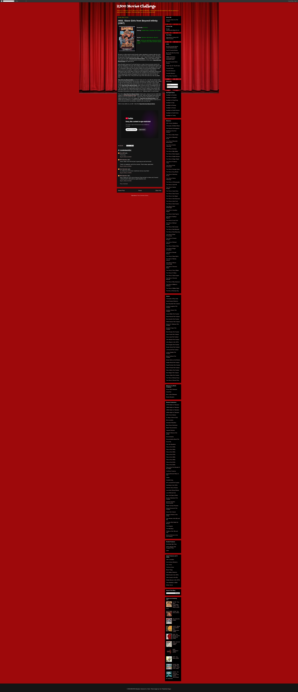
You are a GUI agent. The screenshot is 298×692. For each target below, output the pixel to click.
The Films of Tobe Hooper (172, 275)
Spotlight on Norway (171, 105)
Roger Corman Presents (172, 505)
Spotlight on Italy (170, 102)
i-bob (160, 689)
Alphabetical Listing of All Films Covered (172, 38)
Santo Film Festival (171, 512)
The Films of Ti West (171, 273)
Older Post (158, 190)
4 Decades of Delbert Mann (173, 125)
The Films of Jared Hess (172, 191)
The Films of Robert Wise (172, 246)
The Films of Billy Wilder (172, 151)
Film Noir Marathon (171, 444)
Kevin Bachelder (124, 169)
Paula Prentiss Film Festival (173, 365)
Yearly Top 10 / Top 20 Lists (173, 65)
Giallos (168, 477)
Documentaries (170, 436)
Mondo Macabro (170, 397)
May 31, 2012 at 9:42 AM (125, 180)
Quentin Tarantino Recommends (170, 502)
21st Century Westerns (171, 562)
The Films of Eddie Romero (173, 156)
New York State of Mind (172, 495)
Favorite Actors (170, 68)
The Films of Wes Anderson (173, 281)
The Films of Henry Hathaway (171, 179)
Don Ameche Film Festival (172, 319)
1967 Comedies (170, 559)
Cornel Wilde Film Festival (172, 314)
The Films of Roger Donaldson (171, 249)
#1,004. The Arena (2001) (176, 612)
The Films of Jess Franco (172, 193)
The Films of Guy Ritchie (172, 171)
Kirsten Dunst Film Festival (172, 347)
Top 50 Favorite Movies (172, 50)
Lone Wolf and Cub (171, 492)
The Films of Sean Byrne (172, 256)
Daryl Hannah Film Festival (172, 316)
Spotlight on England (171, 97)
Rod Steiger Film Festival (172, 372)
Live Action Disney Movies (172, 490)
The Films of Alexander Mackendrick (172, 141)
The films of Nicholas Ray (172, 290)
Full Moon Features (171, 471)
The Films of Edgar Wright (172, 159)
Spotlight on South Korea (172, 113)
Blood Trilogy (169, 569)
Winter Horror (169, 585)
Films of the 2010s (170, 462)
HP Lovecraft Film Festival (172, 482)
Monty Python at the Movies (173, 360)
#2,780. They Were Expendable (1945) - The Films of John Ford (172, 605)
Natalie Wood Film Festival (172, 362)
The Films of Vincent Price (172, 380)
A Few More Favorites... (172, 76)
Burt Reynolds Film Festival (173, 303)
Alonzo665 (122, 153)
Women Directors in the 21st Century (172, 535)
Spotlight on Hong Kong (172, 100)
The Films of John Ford (172, 201)
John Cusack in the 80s (172, 577)
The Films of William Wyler (172, 288)
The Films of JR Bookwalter (173, 182)
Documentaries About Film (172, 439)
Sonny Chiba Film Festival (172, 375)
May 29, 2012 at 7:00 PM (125, 172)
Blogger (169, 689)
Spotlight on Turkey (171, 115)
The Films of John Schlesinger (170, 207)
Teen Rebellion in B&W (171, 582)
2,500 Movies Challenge (136, 6)
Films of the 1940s (170, 447)
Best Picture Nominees (171, 425)
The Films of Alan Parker (172, 134)
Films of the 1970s (170, 454)
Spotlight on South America (172, 110)
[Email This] (127, 145)
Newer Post (121, 190)
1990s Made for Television (172, 410)
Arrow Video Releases (171, 389)
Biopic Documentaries (171, 427)
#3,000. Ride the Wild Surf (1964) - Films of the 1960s (176, 666)
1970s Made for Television (172, 404)
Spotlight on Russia (171, 107)
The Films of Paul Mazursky (173, 232)
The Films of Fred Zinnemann (170, 166)
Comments (171, 87)
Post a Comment (124, 183)
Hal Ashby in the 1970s (171, 485)
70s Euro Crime (170, 567)
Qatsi (167, 550)
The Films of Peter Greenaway (170, 235)
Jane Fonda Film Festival (172, 334)
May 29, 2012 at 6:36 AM (125, 166)
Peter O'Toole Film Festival (172, 367)
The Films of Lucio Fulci (172, 220)
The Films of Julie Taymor (172, 214)
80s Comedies (169, 420)
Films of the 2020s (170, 464)
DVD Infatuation (123, 159)
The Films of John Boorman (173, 198)
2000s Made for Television (172, 412)
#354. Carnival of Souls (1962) (176, 643)
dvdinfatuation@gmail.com (172, 30)
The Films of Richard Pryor (172, 377)
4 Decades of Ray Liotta (172, 298)
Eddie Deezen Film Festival (173, 321)
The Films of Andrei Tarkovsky (171, 145)
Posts (169, 84)
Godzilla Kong (169, 480)
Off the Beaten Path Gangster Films (171, 547)
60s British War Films (171, 544)
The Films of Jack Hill (171, 184)
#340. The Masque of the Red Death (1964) (176, 636)
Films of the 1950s (170, 449)
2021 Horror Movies (171, 415)
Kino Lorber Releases (171, 394)
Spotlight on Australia (171, 95)
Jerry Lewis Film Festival (172, 337)
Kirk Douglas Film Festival (172, 344)
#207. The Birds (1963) (176, 657)
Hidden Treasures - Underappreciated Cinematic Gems (171, 58)
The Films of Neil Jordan (172, 226)
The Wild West (169, 528)
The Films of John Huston (172, 203)
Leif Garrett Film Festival (172, 349)
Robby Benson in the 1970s (173, 580)
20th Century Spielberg (172, 123)
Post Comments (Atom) (143, 195)
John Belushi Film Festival (172, 339)
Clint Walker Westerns (171, 572)
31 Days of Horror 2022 (172, 417)
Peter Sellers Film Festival (172, 370)
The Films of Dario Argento (172, 154)
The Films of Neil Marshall (172, 229)
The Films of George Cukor (173, 169)
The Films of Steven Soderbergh (171, 263)
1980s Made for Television (172, 407)
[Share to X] (130, 145)
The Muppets (169, 526)
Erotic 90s (168, 441)
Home (140, 190)
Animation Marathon (171, 422)
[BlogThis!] (128, 145)
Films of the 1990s (170, 459)
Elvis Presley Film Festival (172, 332)
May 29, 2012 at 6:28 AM (125, 156)
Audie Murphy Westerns (172, 301)
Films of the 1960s (170, 452)
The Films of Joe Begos (172, 196)
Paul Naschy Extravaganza (172, 128)
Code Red (168, 391)
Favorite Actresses (170, 70)
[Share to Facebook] (131, 145)
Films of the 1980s (170, 457)
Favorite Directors (170, 73)
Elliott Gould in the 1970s (172, 574)
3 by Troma (169, 564)
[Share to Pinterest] (133, 145)
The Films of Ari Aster (171, 148)
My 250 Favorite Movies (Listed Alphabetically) (172, 47)
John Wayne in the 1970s (172, 342)
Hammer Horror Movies (172, 487)
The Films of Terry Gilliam (172, 270)
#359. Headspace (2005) (175, 651)
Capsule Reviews (170, 430)
